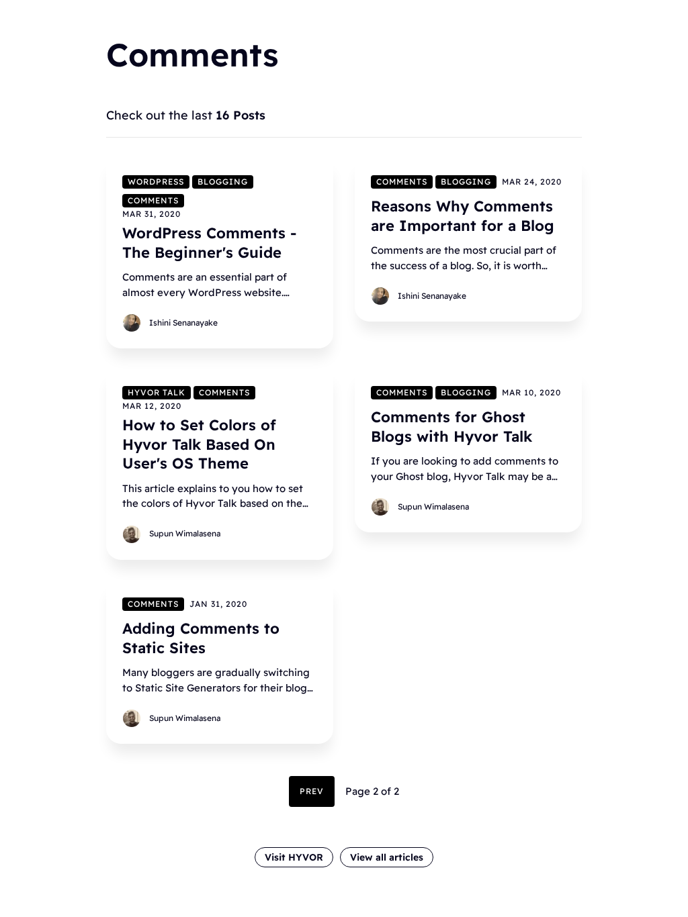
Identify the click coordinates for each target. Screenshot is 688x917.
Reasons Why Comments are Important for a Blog (462, 216)
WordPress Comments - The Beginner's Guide (209, 243)
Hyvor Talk (156, 392)
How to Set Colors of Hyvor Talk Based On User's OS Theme (199, 444)
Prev (312, 791)
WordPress (156, 182)
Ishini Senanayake (183, 323)
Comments (153, 200)
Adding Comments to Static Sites (201, 638)
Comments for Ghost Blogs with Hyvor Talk (451, 426)
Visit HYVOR (294, 857)
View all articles (386, 857)
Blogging (223, 182)
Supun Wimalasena (184, 533)
